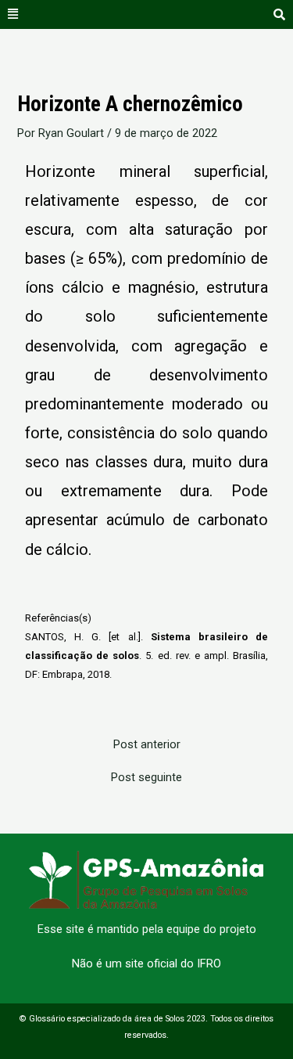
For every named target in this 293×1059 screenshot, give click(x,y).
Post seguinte (146, 777)
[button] (13, 14)
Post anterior (146, 745)
